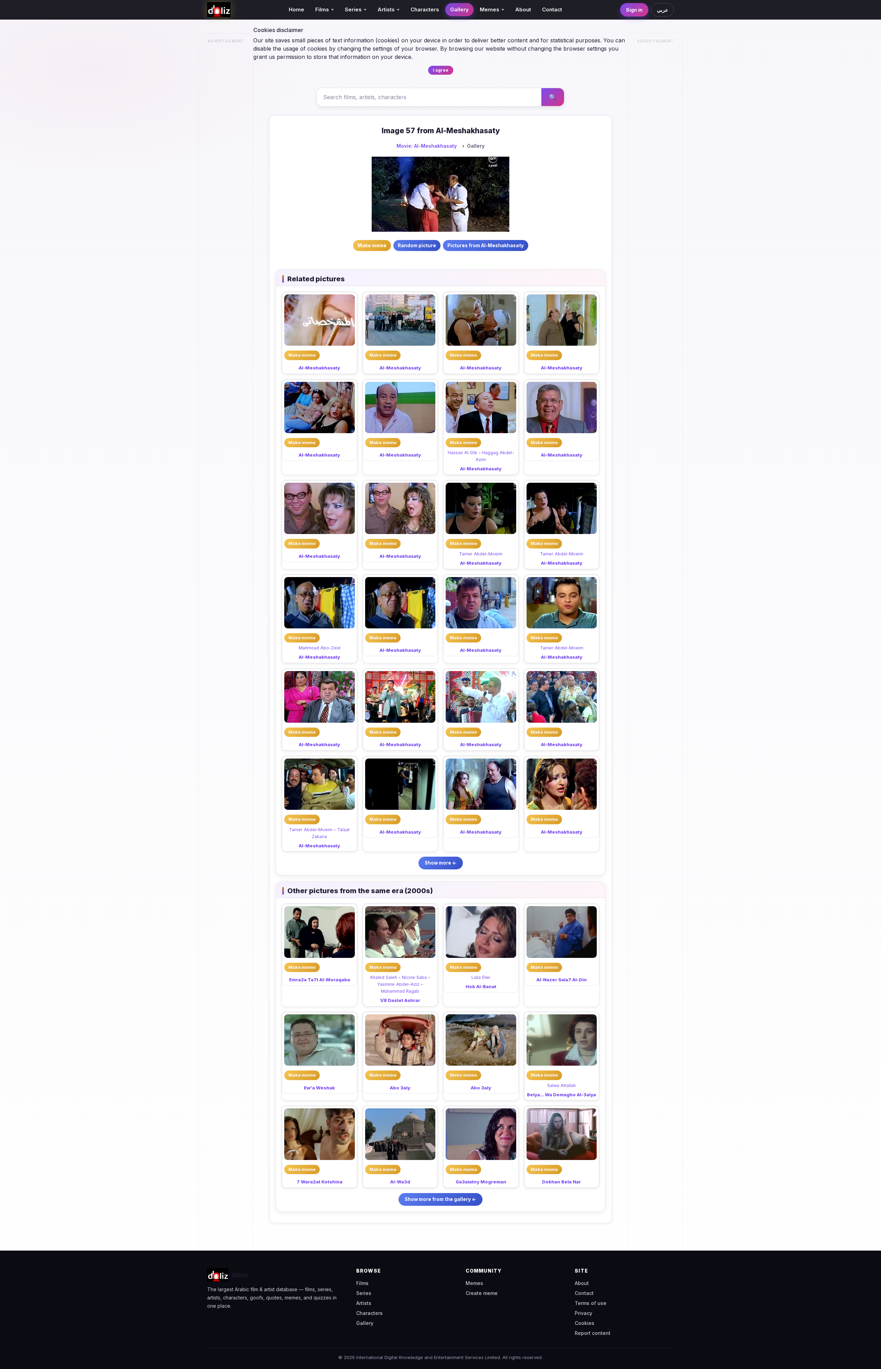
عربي (662, 10)
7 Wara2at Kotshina (319, 1181)
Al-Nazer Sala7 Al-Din (562, 979)
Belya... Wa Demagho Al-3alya (561, 1094)
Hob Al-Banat (481, 986)
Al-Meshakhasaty (319, 367)
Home (296, 9)
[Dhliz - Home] (219, 9)
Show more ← (441, 863)
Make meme (302, 355)
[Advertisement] (226, 150)
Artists (363, 1303)
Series (363, 1293)
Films (362, 1283)
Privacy (583, 1313)
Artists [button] (386, 9)
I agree (440, 70)
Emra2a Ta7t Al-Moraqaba (319, 979)
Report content (593, 1333)
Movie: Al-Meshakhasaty (426, 146)
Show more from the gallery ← (440, 1199)
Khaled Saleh (383, 977)
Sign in (634, 10)
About (523, 9)
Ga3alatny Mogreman (481, 1181)
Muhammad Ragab (400, 991)
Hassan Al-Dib (462, 452)
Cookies (584, 1323)
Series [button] (353, 9)
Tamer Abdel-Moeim (480, 553)
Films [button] (322, 9)
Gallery (459, 9)
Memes (474, 1283)
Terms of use (590, 1303)
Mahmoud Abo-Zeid (319, 647)
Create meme (482, 1293)
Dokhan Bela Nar (561, 1181)
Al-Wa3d (400, 1181)
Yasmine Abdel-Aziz (398, 984)
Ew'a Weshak (319, 1087)
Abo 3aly (400, 1087)
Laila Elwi (480, 977)
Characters (425, 9)
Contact (552, 9)
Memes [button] (489, 9)
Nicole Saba (414, 977)
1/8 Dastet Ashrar (400, 1000)
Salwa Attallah (561, 1085)
